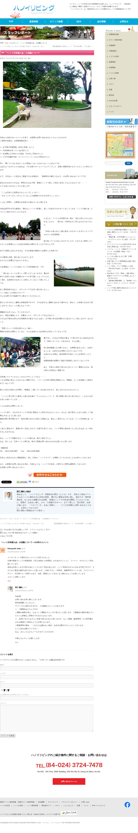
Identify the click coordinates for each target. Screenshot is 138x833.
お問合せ (124, 21)
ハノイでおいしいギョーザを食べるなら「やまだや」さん (22, 46)
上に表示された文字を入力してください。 (15, 695)
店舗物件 (112, 45)
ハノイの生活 (5, 805)
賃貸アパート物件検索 (8, 802)
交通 (110, 90)
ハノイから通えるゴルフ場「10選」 (120, 256)
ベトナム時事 (114, 73)
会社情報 (101, 21)
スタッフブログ (121, 213)
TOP (11, 21)
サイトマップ (53, 802)
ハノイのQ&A (18, 805)
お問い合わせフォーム (69, 781)
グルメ (111, 84)
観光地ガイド (46, 805)
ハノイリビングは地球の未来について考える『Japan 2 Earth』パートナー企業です (30, 814)
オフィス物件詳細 (115, 40)
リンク (111, 112)
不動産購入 (113, 51)
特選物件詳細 (114, 34)
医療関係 (112, 62)
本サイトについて (98, 805)
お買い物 (112, 78)
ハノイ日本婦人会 (33, 519)
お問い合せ (85, 802)
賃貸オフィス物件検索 (26, 802)
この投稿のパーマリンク (50, 519)
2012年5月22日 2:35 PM (24, 591)
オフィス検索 (56, 21)
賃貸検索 (33, 21)
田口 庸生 (27, 58)
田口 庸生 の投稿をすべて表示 (31, 510)
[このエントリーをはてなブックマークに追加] (30, 482)
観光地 (111, 95)
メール (3, 673)
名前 (2, 665)
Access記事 (113, 101)
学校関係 (112, 67)
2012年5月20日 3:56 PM (16, 552)
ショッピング (68, 805)
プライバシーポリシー (69, 802)
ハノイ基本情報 (32, 805)
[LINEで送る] (22, 482)
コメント (3, 703)
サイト (2, 682)
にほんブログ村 (6, 536)
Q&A (78, 21)
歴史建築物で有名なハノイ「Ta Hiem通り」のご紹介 (73, 46)
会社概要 (41, 802)
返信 (9, 581)
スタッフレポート (11, 43)
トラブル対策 (114, 56)
